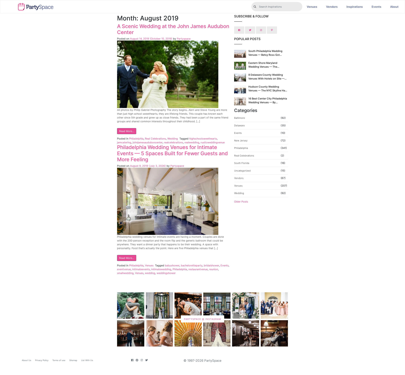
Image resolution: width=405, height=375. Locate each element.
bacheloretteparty (191, 265)
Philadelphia (136, 138)
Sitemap (73, 360)
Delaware (239, 125)
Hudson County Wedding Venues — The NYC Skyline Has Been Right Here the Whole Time (267, 90)
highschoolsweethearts (203, 138)
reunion (213, 269)
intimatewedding (161, 269)
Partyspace (183, 38)
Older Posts (241, 201)
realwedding (191, 142)
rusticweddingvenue (213, 142)
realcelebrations (173, 142)
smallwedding (125, 273)
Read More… (126, 131)
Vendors (332, 6)
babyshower (172, 265)
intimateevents (141, 269)
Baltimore (239, 117)
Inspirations (354, 6)
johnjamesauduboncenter (147, 142)
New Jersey (240, 140)
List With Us (87, 360)
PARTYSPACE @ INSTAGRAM (202, 319)
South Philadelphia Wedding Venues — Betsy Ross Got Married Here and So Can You (266, 54)
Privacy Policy (41, 360)
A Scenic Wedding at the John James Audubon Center (173, 29)
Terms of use (58, 360)
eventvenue (124, 269)
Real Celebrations (155, 138)
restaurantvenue (198, 269)
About (394, 6)
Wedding (172, 138)
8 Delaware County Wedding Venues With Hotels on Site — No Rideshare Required (266, 78)
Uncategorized (242, 170)
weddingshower (166, 273)
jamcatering (124, 142)
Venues (312, 6)
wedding (150, 273)
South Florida (241, 163)
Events (376, 6)
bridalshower (211, 265)
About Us (26, 360)
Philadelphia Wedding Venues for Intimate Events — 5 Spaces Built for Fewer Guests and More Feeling (172, 153)
